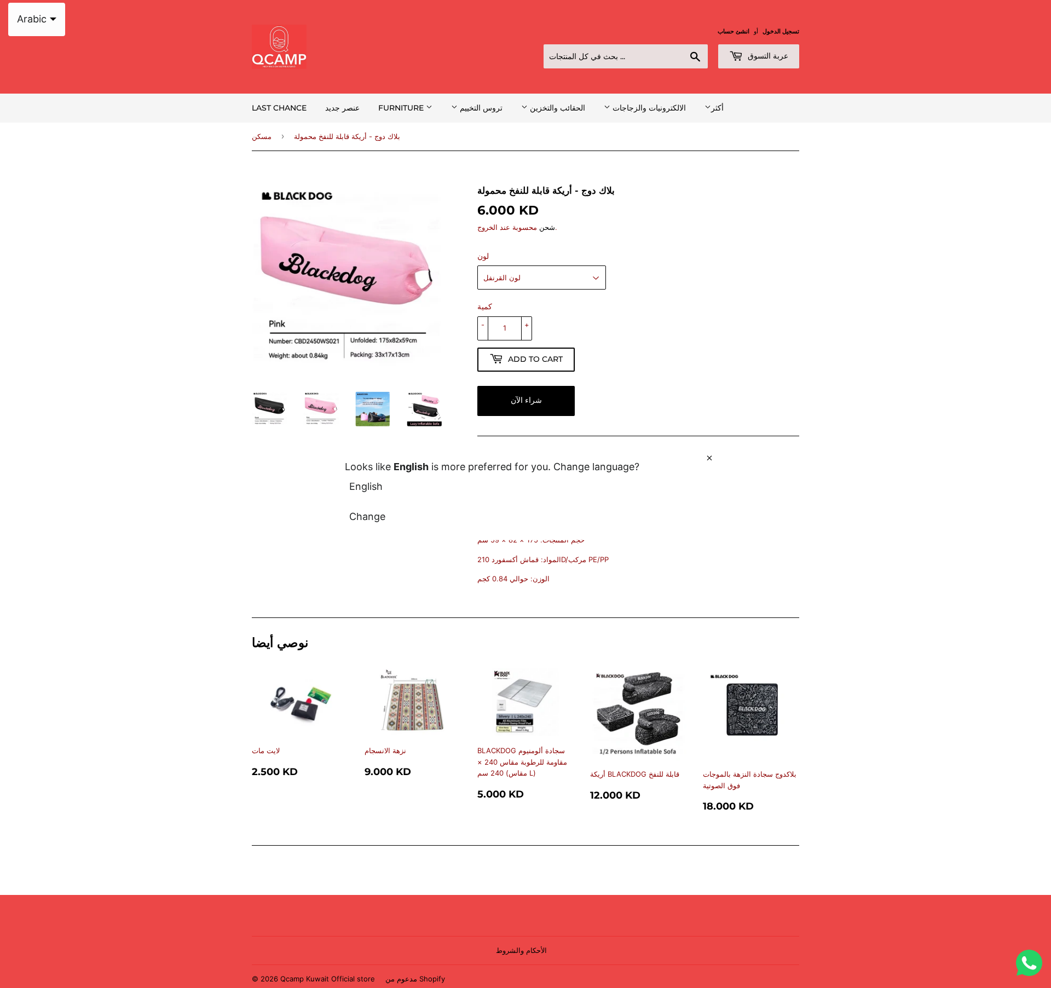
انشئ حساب (733, 31)
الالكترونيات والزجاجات (648, 108)
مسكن (262, 136)
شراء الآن (526, 400)
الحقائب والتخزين (556, 108)
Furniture (402, 108)
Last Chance (279, 108)
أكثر (717, 107)
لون (483, 256)
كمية (484, 306)
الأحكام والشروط (521, 950)
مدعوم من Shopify (415, 978)
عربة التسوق (767, 56)
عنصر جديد (342, 108)
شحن (547, 227)
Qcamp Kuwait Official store (327, 978)
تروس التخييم (480, 108)
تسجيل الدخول (781, 31)
